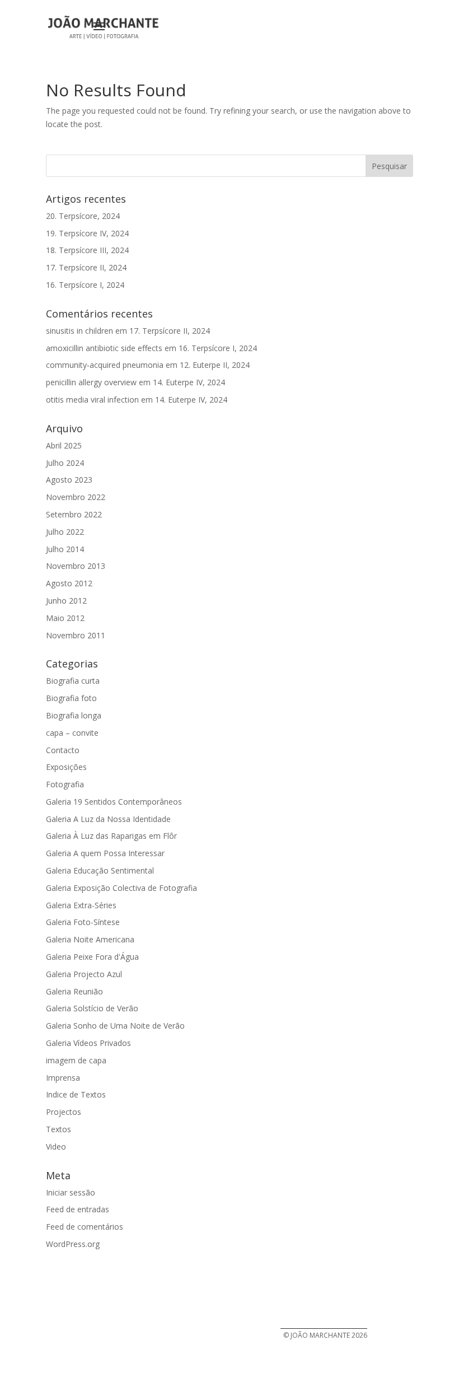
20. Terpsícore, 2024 (83, 216)
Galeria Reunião (74, 991)
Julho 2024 (65, 462)
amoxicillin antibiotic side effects (104, 348)
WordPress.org (73, 1244)
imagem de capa (76, 1060)
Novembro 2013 (75, 566)
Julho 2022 (65, 531)
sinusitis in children (79, 330)
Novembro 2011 (75, 635)
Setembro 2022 (74, 514)
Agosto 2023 (69, 479)
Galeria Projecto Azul (84, 974)
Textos (58, 1129)
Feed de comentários (84, 1226)
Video (56, 1146)
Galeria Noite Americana (90, 939)
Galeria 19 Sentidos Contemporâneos (114, 801)
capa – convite (72, 732)
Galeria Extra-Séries (81, 905)
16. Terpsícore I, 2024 (85, 284)
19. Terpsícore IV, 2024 (87, 233)
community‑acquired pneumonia (104, 364)
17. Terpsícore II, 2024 (86, 267)
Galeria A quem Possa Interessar (105, 853)
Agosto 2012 (69, 583)
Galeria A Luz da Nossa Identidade (108, 819)
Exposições (66, 767)
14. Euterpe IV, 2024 (189, 382)
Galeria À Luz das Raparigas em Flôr (111, 835)
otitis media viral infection (92, 399)
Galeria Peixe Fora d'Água (92, 956)
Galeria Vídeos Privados (88, 1043)
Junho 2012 (66, 600)
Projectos (63, 1111)
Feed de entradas (77, 1209)
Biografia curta (73, 680)
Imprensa (63, 1077)
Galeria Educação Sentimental (100, 870)
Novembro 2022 (75, 497)
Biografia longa (73, 715)
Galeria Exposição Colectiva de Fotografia (121, 887)
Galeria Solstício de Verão (92, 1008)
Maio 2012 (65, 618)
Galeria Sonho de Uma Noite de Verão (115, 1025)
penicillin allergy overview (91, 382)
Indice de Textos (76, 1094)
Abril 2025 (64, 445)
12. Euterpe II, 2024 (215, 364)
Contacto (62, 750)
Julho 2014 (65, 549)
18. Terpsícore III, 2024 (87, 250)
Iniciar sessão (70, 1192)
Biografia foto (71, 698)
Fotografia (65, 784)
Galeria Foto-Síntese (83, 922)
